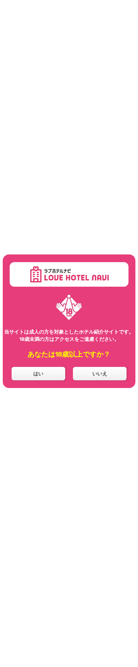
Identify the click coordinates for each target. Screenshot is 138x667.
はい (38, 373)
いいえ (99, 373)
